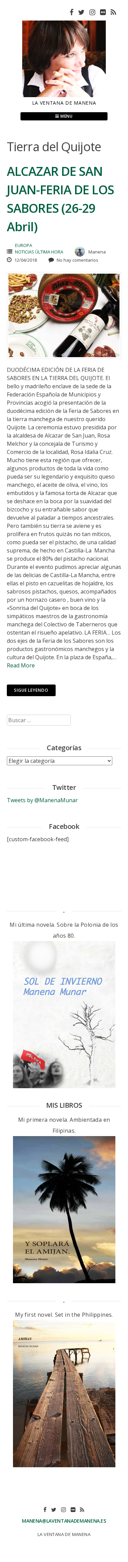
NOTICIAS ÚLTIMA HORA (39, 252)
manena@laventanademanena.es (64, 1521)
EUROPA (23, 245)
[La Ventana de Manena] (64, 95)
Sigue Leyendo (31, 690)
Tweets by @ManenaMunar (42, 800)
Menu (66, 116)
